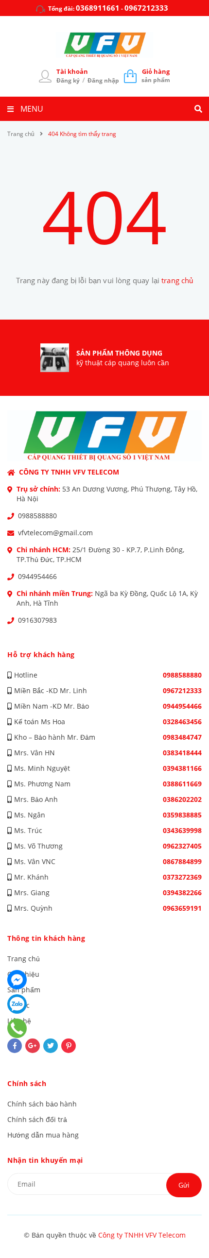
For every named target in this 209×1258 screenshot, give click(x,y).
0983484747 (182, 737)
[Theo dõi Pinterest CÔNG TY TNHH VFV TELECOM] (68, 1045)
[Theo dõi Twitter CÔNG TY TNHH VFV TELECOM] (50, 1045)
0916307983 (37, 620)
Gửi (184, 1185)
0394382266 (182, 892)
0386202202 (182, 799)
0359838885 (182, 814)
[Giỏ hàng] (130, 76)
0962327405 (182, 845)
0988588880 (37, 515)
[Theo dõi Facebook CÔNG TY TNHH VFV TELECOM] (14, 1045)
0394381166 (182, 768)
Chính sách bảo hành (42, 1103)
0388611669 (182, 783)
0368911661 (98, 8)
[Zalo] (17, 1004)
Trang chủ (23, 958)
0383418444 (182, 752)
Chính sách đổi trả (37, 1119)
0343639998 (182, 830)
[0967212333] (17, 1028)
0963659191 (182, 908)
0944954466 (37, 576)
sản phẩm (155, 75)
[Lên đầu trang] (185, 1224)
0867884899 (182, 861)
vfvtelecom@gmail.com (55, 532)
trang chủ (177, 280)
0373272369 (182, 877)
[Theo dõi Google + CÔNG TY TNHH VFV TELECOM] (32, 1045)
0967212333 (146, 8)
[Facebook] (17, 979)
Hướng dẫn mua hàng (43, 1134)
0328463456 (182, 721)
